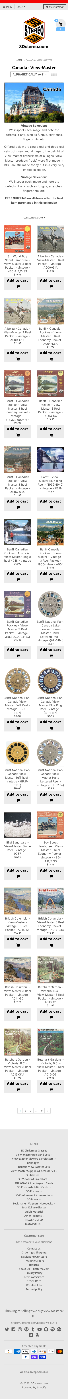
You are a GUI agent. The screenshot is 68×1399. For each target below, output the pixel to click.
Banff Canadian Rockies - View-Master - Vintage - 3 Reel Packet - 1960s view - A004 (50, 557)
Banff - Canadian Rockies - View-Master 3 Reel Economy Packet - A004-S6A (50, 336)
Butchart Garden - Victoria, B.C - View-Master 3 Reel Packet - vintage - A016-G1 (50, 994)
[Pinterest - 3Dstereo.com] (26, 1329)
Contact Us (34, 1248)
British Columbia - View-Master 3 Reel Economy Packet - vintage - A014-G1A (50, 924)
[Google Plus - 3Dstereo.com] (59, 1329)
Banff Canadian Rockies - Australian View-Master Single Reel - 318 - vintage (17, 555)
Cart (56, 6)
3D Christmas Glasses (34, 1150)
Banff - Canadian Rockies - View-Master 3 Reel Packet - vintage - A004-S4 (50, 408)
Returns (34, 1264)
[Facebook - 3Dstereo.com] (13, 1329)
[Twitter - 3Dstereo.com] (7, 1329)
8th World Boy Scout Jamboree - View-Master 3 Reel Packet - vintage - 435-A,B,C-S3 (17, 264)
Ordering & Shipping (34, 1252)
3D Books (32, 1199)
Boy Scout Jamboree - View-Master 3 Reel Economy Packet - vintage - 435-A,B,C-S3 (50, 852)
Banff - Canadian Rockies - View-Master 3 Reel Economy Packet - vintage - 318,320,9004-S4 (17, 410)
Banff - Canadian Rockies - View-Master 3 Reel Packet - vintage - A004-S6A (17, 484)
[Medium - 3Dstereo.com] (31, 1335)
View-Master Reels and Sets (33, 1154)
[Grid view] (52, 74)
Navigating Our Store (34, 1256)
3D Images (32, 1162)
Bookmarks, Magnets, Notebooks (33, 1203)
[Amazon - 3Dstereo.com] (37, 1335)
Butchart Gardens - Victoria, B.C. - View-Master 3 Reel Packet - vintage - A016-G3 (50, 1067)
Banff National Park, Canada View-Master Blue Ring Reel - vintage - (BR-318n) (50, 705)
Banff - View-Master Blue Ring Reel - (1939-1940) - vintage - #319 (50, 482)
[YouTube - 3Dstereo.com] (39, 1329)
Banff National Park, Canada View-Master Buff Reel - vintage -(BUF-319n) (17, 705)
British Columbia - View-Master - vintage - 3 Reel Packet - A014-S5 (17, 924)
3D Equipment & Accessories (32, 1195)
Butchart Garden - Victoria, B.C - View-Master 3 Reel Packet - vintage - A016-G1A (17, 1067)
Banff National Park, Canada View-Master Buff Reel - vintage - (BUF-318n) (17, 777)
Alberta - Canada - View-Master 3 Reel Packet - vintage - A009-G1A (50, 262)
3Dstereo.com (39, 1383)
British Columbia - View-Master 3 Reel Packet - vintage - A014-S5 (17, 992)
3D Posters (32, 1191)
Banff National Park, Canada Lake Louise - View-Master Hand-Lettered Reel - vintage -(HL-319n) (50, 631)
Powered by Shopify (34, 1387)
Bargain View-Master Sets (34, 1166)
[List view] (55, 74)
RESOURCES (34, 1281)
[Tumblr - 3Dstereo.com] (33, 1329)
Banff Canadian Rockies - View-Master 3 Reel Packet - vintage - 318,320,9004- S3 (17, 629)
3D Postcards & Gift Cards (32, 1187)
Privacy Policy (34, 1273)
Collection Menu (33, 218)
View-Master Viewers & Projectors (32, 1158)
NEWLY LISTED (34, 1219)
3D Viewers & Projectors (32, 1179)
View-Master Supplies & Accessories (33, 1171)
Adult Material (34, 1211)
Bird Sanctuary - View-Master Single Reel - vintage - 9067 (17, 848)
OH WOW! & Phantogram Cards (34, 1183)
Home (19, 60)
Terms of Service (34, 1277)
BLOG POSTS (32, 1224)
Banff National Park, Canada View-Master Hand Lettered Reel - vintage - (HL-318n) (50, 777)
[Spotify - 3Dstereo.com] (52, 1329)
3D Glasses (32, 1175)
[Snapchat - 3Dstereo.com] (46, 1329)
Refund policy (34, 1289)
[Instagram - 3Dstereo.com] (20, 1329)
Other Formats (33, 1215)
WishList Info (34, 1285)
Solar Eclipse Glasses (34, 1207)
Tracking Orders (34, 1260)
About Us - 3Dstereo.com (34, 1269)
